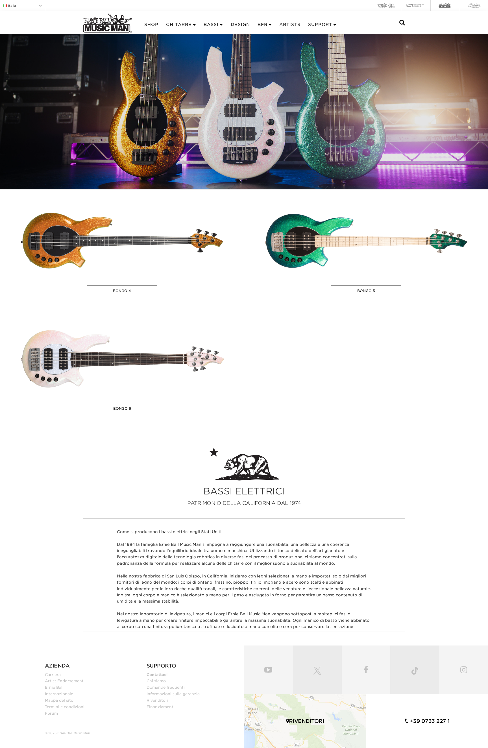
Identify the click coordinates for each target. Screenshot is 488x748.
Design (240, 24)
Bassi (211, 24)
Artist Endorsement (64, 681)
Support (320, 24)
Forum (51, 713)
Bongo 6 (122, 408)
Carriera (53, 674)
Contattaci (157, 674)
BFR (262, 24)
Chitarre (179, 24)
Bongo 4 (122, 291)
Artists (289, 24)
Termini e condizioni (64, 707)
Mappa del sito (59, 700)
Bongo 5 (366, 291)
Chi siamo (156, 681)
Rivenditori (157, 700)
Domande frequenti (166, 687)
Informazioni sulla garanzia (173, 694)
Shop (151, 24)
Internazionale (59, 694)
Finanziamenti (161, 707)
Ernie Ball (54, 687)
